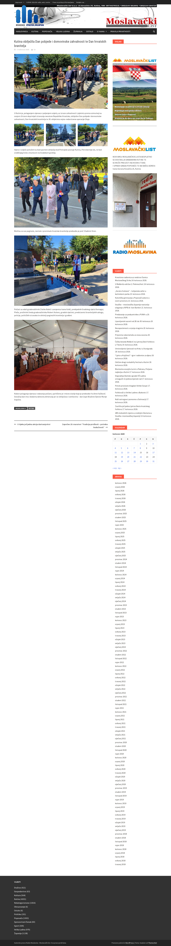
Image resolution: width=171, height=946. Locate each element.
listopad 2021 (121, 704)
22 (141, 457)
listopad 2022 (121, 658)
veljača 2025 (120, 551)
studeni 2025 (120, 517)
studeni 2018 (120, 837)
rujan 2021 (119, 708)
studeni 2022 (120, 654)
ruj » (119, 468)
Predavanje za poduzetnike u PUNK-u (131, 314)
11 (116, 452)
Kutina (34, 31)
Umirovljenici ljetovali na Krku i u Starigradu (133, 348)
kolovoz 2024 (120, 574)
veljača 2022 (120, 689)
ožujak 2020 (120, 776)
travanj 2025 (120, 544)
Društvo (17, 887)
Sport (16, 926)
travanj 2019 (120, 818)
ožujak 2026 (120, 502)
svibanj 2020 (120, 769)
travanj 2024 (120, 590)
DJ (35, 49)
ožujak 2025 (120, 548)
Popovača (47, 31)
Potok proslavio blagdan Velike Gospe (131, 385)
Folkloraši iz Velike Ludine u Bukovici (130, 392)
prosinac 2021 (121, 696)
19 (122, 457)
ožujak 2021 (120, 731)
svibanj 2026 (120, 494)
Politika (17, 914)
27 (128, 461)
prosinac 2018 (121, 834)
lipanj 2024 (119, 582)
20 (128, 457)
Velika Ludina (63, 31)
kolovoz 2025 (120, 529)
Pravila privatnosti (120, 31)
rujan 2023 (119, 616)
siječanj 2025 (120, 555)
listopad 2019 (121, 795)
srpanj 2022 (120, 670)
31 (153, 461)
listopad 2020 (121, 750)
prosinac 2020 (121, 742)
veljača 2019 (120, 826)
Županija (77, 31)
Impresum (18, 2)
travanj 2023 (120, 635)
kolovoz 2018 (120, 849)
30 (147, 461)
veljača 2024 (120, 597)
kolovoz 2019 (120, 803)
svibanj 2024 (120, 586)
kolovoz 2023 (120, 620)
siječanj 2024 (120, 601)
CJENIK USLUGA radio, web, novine (38, 2)
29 (141, 461)
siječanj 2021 (120, 738)
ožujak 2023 (120, 639)
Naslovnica (22, 31)
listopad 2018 (121, 841)
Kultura (17, 895)
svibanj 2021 (120, 723)
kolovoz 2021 (120, 712)
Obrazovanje (19, 906)
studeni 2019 (120, 792)
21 (135, 457)
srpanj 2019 (120, 807)
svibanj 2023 (120, 631)
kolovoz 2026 (120, 483)
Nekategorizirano (21, 903)
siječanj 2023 (120, 647)
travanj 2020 (120, 773)
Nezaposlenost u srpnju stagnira (129, 328)
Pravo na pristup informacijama (63, 2)
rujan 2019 (119, 799)
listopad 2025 (121, 521)
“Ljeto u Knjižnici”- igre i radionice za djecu (133, 355)
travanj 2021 (120, 727)
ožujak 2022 (120, 685)
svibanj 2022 (120, 677)
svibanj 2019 (120, 814)
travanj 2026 (120, 498)
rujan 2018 (119, 845)
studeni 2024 (120, 563)
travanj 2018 (120, 864)
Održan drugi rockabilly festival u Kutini (132, 362)
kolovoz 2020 (120, 757)
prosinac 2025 (121, 513)
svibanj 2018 (120, 860)
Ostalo (89, 31)
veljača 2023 (120, 643)
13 (128, 452)
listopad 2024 (121, 567)
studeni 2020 (120, 746)
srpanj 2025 (120, 532)
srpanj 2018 (120, 853)
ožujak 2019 (120, 822)
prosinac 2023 (121, 605)
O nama (101, 31)
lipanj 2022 (119, 673)
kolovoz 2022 (120, 666)
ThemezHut (152, 943)
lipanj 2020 (119, 765)
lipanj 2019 (119, 811)
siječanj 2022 (120, 693)
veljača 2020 (120, 780)
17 (153, 452)
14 (135, 452)
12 (122, 452)
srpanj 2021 (120, 715)
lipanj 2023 (119, 628)
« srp (115, 468)
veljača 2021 (120, 734)
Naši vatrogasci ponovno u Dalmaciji (130, 399)
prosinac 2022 (121, 650)
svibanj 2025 (120, 540)
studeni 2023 (120, 609)
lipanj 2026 (119, 490)
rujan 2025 (119, 525)
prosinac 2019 (121, 788)
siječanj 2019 (120, 830)
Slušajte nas (80, 2)
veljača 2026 (120, 506)
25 (116, 461)
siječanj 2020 (120, 784)
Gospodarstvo (20, 891)
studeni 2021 (120, 700)
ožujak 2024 (120, 593)
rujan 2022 (119, 662)
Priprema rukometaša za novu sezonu (131, 335)
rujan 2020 (119, 754)
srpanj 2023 (120, 624)
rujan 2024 (119, 570)
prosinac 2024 (121, 559)
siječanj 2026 (120, 509)
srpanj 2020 (120, 761)
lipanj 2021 (119, 719)
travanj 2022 (120, 681)
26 (122, 461)
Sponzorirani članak (22, 922)
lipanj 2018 (119, 856)
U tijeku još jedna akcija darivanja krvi (33, 424)
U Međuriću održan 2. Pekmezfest (129, 284)
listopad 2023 (121, 612)
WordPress (129, 943)
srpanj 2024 (120, 578)
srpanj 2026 (120, 487)
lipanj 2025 (119, 536)
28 (135, 461)
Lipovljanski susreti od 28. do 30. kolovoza (132, 321)
